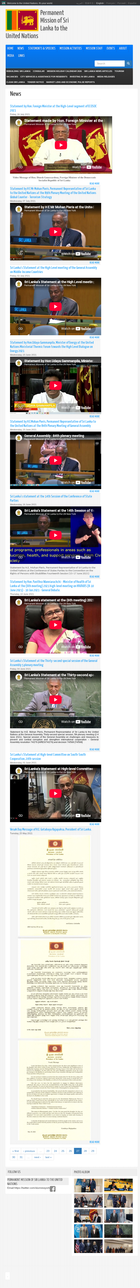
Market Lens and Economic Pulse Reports (70, 82)
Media (10, 55)
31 (21, 1157)
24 (55, 1150)
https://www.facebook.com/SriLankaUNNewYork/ (53, 1189)
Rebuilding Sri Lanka (18, 71)
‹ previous (29, 1150)
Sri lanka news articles (98, 71)
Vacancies (12, 77)
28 (85, 1150)
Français (110, 3)
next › (37, 1157)
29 (92, 1150)
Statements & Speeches (41, 48)
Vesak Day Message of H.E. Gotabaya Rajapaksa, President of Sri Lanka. (51, 829)
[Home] (4, 3)
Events (111, 48)
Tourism (119, 71)
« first (15, 1150)
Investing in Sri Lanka (82, 77)
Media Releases (106, 77)
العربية (79, 3)
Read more (95, 183)
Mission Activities (71, 48)
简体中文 (89, 3)
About (123, 48)
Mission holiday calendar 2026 (64, 71)
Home (10, 48)
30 (13, 1157)
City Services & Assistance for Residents (43, 77)
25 (62, 1150)
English (100, 3)
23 (47, 1150)
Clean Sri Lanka (15, 82)
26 (70, 1150)
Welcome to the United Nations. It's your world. (30, 3)
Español (132, 3)
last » (48, 1157)
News (21, 48)
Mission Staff (94, 48)
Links (21, 55)
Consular (38, 71)
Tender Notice (35, 82)
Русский (121, 3)
